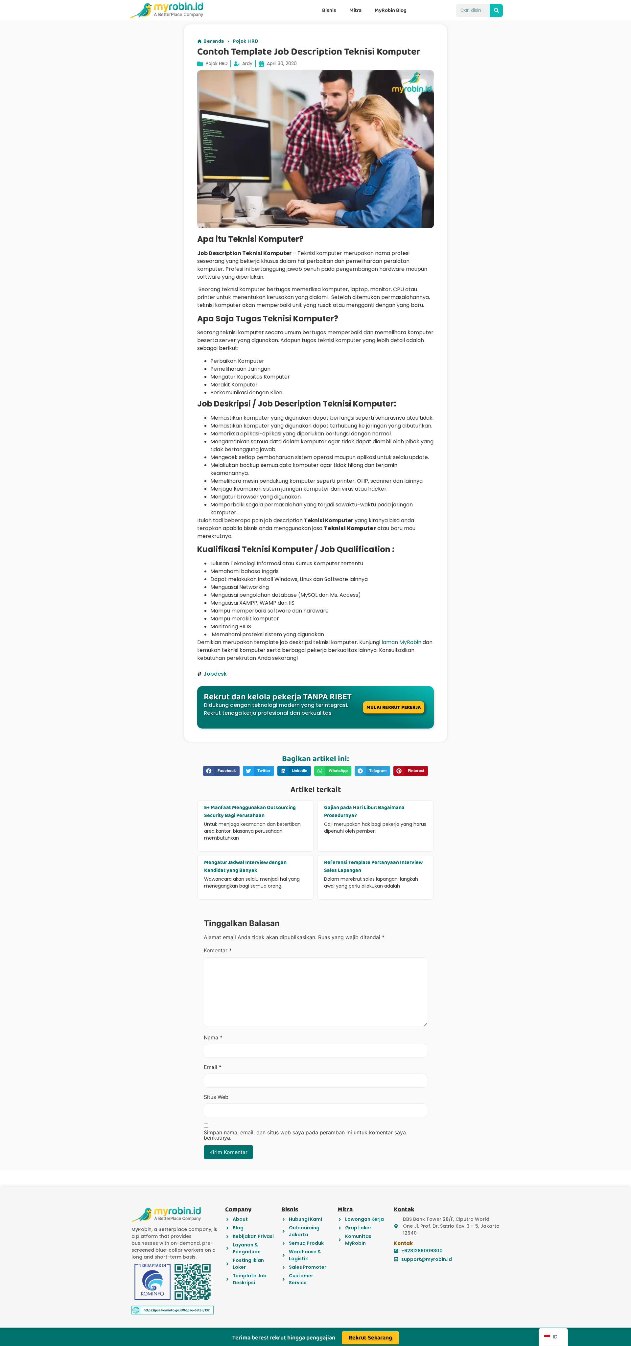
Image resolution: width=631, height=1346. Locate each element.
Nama (213, 1037)
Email (213, 1067)
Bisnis (329, 10)
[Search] (496, 10)
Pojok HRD (246, 41)
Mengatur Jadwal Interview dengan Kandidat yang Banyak (245, 866)
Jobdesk (215, 674)
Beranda (213, 41)
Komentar (218, 950)
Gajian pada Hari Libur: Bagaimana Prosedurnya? (364, 811)
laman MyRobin (401, 642)
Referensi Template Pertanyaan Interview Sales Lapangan (373, 866)
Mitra (355, 10)
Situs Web (216, 1097)
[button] (221, 771)
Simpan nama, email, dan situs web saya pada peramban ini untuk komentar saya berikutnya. (305, 1135)
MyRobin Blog (391, 10)
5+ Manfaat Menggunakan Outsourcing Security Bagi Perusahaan (250, 811)
